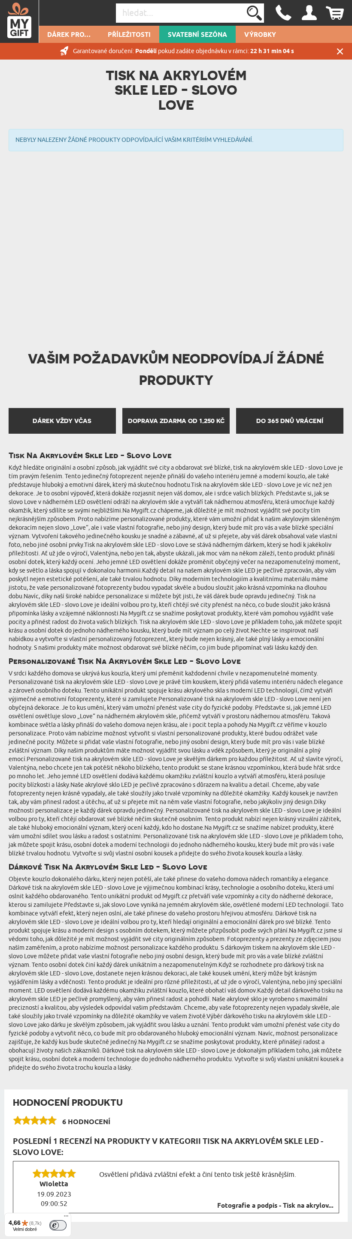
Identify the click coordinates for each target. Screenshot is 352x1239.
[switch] (58, 1225)
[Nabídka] (66, 1218)
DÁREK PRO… (69, 35)
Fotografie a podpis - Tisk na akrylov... (275, 1206)
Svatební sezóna (197, 35)
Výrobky (260, 35)
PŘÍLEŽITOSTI (129, 35)
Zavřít (340, 51)
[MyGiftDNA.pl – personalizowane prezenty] (19, 21)
